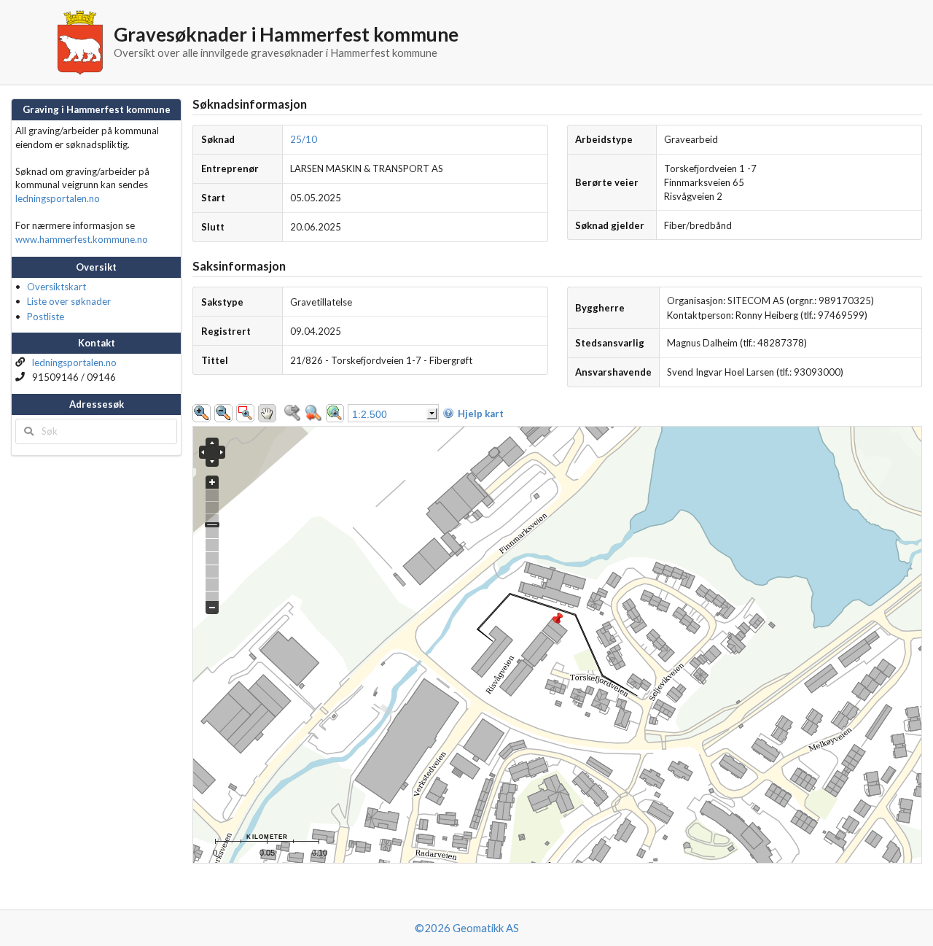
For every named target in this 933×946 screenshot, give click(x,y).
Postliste (45, 316)
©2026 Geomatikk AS (467, 927)
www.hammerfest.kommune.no (81, 239)
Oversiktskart (56, 286)
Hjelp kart (481, 413)
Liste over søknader (69, 301)
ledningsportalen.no (57, 198)
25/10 (303, 139)
